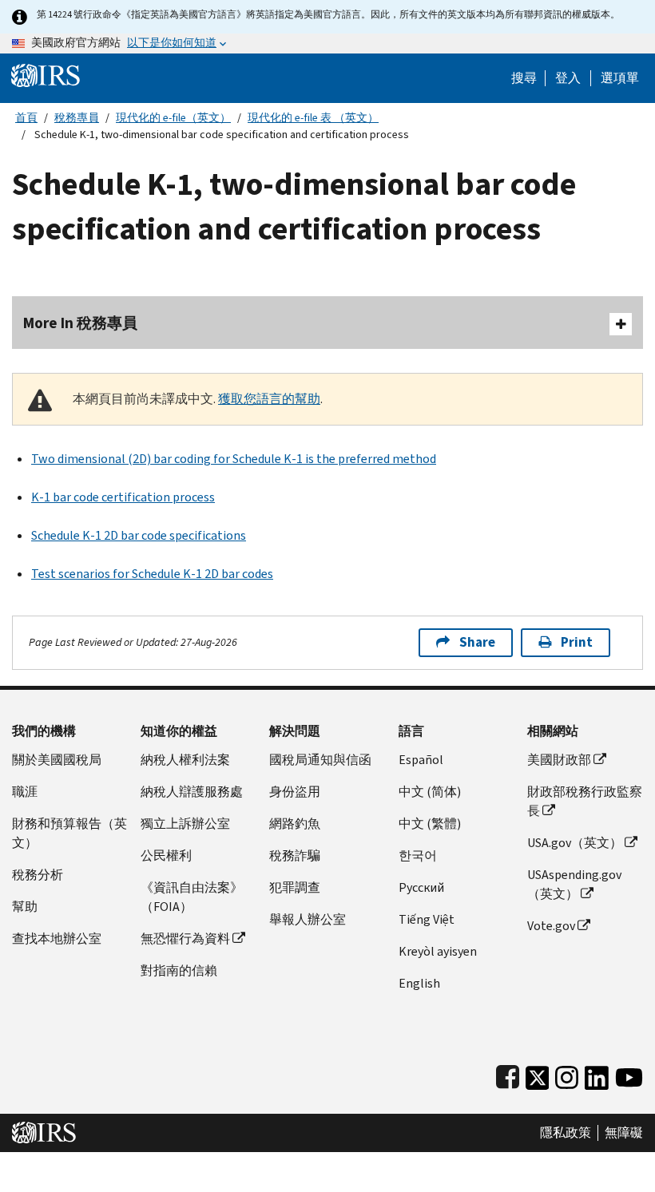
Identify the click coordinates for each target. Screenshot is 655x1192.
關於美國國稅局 (56, 759)
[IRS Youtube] (629, 1074)
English (419, 983)
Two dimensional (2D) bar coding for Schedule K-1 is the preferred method (233, 458)
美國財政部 (559, 759)
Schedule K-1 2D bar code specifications (138, 535)
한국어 (418, 855)
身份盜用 (294, 791)
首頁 (26, 117)
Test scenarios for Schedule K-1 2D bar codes (152, 573)
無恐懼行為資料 (185, 938)
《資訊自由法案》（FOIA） (192, 897)
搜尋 (524, 78)
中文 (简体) (430, 791)
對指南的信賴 (179, 970)
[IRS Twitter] (538, 1074)
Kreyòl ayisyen (438, 951)
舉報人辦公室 (307, 919)
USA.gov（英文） (574, 842)
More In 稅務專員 (80, 323)
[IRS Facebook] (507, 1074)
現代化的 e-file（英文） (173, 117)
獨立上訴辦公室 (185, 823)
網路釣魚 (294, 823)
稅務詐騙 (294, 855)
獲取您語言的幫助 (269, 398)
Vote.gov (551, 925)
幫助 (25, 906)
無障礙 (624, 1133)
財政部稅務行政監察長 (584, 801)
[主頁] (45, 74)
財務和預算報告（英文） (69, 833)
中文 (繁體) (430, 823)
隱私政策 (565, 1133)
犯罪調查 (294, 887)
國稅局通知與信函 (320, 759)
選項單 (620, 78)
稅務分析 (37, 874)
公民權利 (166, 855)
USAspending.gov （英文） (574, 884)
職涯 (25, 791)
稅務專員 (76, 117)
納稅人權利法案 (185, 759)
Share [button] (477, 642)
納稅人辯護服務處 (192, 791)
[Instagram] (566, 1074)
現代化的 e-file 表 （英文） (313, 117)
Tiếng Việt (427, 919)
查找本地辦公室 (56, 938)
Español (421, 759)
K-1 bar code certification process (123, 497)
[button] (568, 78)
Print (577, 642)
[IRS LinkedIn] (597, 1074)
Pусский (421, 887)
